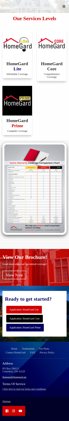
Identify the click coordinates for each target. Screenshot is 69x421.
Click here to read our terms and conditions (24, 389)
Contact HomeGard (16, 352)
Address (7, 363)
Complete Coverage (17, 131)
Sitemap (6, 401)
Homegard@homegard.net (14, 377)
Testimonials (28, 348)
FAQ (32, 352)
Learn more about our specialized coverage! (25, 264)
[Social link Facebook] (7, 411)
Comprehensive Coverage (52, 75)
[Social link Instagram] (13, 411)
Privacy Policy (47, 352)
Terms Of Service (13, 384)
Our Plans (44, 348)
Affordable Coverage (17, 74)
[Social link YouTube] (20, 411)
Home (14, 348)
